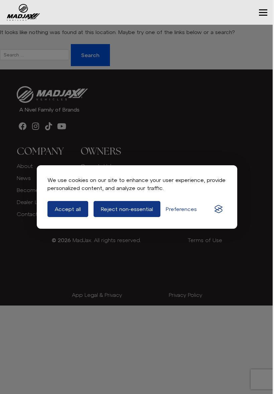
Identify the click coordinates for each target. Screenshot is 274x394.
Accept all (68, 209)
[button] (263, 12)
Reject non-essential (127, 209)
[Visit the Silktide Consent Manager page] (219, 209)
